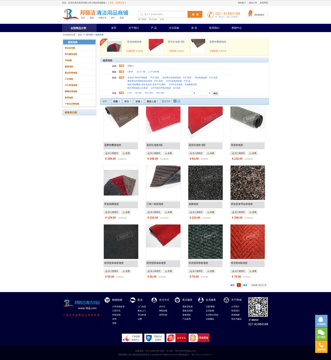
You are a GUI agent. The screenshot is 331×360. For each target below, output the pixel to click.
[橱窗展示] (175, 101)
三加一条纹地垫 (155, 204)
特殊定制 (116, 315)
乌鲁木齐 (102, 18)
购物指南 (117, 299)
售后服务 (187, 299)
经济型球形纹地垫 (198, 263)
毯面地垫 (99, 34)
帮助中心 (237, 27)
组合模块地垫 (71, 54)
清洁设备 (153, 19)
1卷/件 (130, 72)
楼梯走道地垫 (71, 91)
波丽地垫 (193, 204)
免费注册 (120, 3)
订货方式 (116, 310)
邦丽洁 (130, 66)
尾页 (245, 285)
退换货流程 (187, 310)
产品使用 (186, 319)
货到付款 (163, 315)
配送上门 (142, 310)
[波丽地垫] (205, 182)
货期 (114, 323)
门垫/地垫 (88, 34)
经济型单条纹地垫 (114, 263)
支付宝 (162, 306)
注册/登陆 (210, 306)
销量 (115, 101)
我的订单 (253, 3)
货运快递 (142, 315)
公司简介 (235, 306)
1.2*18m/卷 (154, 72)
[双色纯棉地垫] (121, 182)
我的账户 (242, 3)
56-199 (138, 93)
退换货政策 (187, 306)
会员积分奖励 (212, 315)
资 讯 (194, 27)
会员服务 (211, 299)
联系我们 (214, 27)
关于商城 (236, 299)
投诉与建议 (236, 319)
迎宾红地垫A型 (155, 145)
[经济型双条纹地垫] (163, 241)
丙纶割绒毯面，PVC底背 (206, 77)
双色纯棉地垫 (134, 41)
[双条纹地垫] (247, 123)
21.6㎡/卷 (141, 72)
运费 (140, 319)
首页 (113, 27)
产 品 (154, 27)
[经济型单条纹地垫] (121, 241)
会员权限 (210, 310)
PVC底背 (155, 77)
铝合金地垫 (70, 48)
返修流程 (186, 315)
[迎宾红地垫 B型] (205, 123)
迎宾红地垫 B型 (176, 41)
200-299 (149, 93)
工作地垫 (69, 79)
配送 (140, 299)
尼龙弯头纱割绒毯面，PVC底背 (176, 77)
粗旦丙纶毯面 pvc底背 (137, 88)
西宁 (113, 18)
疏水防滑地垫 (71, 73)
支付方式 (164, 299)
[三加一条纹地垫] (163, 182)
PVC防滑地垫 (71, 85)
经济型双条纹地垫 (156, 263)
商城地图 (235, 315)
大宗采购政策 (118, 306)
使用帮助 (264, 3)
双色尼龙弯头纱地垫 (242, 204)
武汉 (83, 18)
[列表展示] (178, 101)
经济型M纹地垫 (239, 263)
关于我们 (133, 27)
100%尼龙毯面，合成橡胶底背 (183, 84)
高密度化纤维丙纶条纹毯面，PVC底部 (145, 81)
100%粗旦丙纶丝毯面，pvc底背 (165, 88)
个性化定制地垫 (72, 104)
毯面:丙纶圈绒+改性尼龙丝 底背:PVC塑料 (146, 84)
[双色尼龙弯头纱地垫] (247, 182)
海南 (92, 18)
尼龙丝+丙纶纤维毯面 (137, 77)
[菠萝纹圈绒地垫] (121, 123)
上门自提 (142, 306)
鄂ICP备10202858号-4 (202, 354)
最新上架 (151, 101)
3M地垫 (68, 60)
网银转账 (163, 310)
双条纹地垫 (237, 145)
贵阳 (122, 18)
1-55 (129, 93)
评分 (126, 101)
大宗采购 (174, 27)
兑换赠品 (210, 319)
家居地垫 (69, 97)
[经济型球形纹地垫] (205, 241)
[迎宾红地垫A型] (163, 123)
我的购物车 (259, 15)
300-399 (160, 93)
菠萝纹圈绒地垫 (217, 41)
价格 (138, 101)
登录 (111, 3)
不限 (121, 65)
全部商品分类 (78, 28)
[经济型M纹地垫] (247, 241)
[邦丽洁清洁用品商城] (70, 14)
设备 (162, 19)
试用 (114, 319)
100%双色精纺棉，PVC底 (178, 81)
